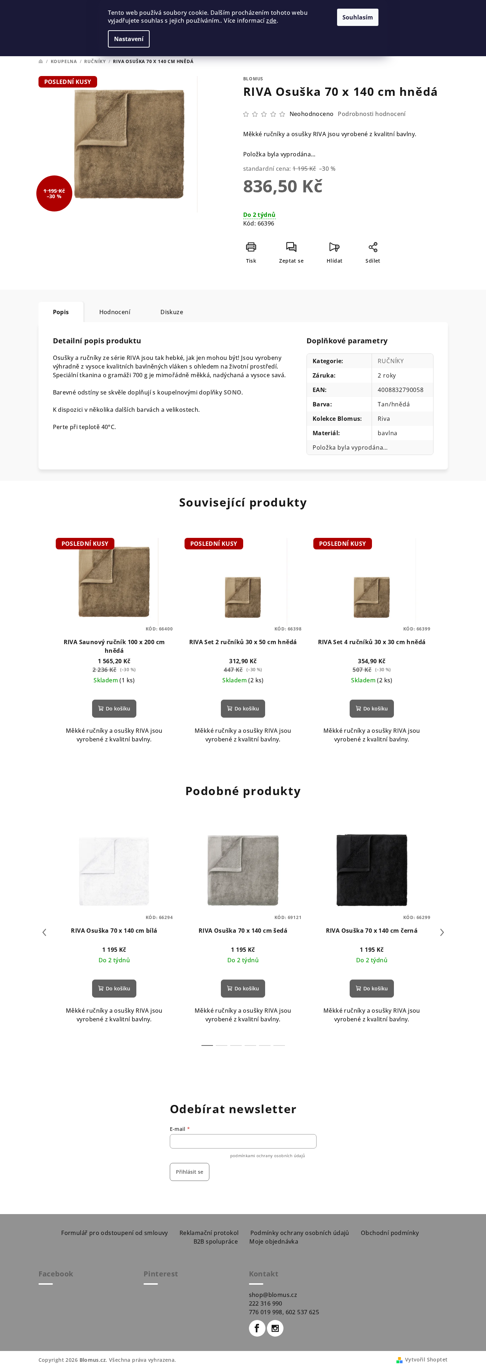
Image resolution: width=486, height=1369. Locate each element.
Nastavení (129, 39)
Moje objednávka (273, 1241)
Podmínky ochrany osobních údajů (299, 1233)
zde (271, 20)
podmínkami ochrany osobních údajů (267, 1155)
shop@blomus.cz (273, 1295)
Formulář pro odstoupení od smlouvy (114, 1233)
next (442, 932)
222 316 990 (265, 1303)
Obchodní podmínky (390, 1233)
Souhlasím (357, 17)
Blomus (253, 79)
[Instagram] (275, 1328)
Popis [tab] (61, 312)
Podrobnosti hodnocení (371, 114)
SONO (233, 392)
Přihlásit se (189, 1171)
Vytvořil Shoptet (426, 1359)
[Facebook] (257, 1328)
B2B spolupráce (216, 1241)
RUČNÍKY (391, 361)
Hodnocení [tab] (115, 312)
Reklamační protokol (209, 1233)
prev (44, 932)
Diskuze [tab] (171, 312)
